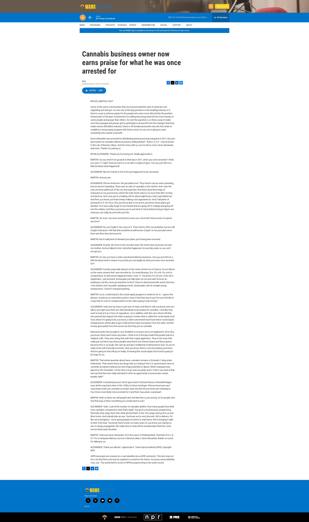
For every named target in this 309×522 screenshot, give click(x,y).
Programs (95, 25)
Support (176, 25)
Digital (163, 25)
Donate (223, 6)
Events (132, 25)
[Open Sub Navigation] (87, 25)
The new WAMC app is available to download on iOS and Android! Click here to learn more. (154, 30)
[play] (83, 17)
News (82, 25)
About (189, 25)
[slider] (93, 17)
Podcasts (110, 25)
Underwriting (148, 25)
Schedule (122, 25)
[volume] (90, 17)
